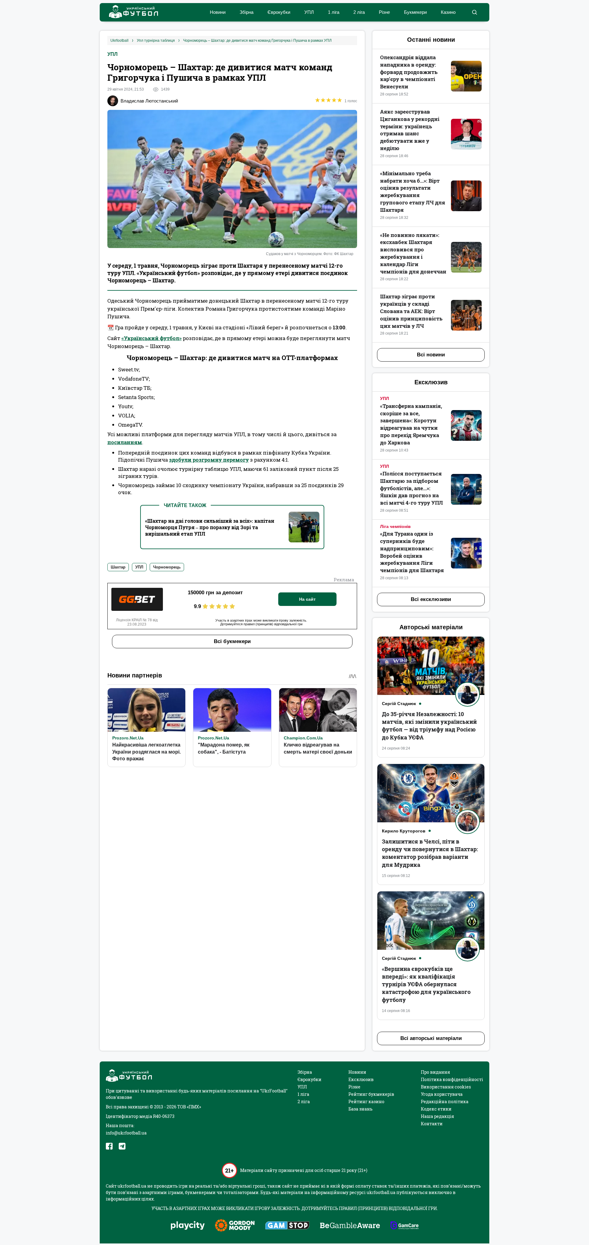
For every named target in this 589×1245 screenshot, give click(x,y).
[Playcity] (188, 1226)
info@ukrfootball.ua (126, 1133)
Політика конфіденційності (452, 1079)
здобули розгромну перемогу (209, 459)
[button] (474, 12)
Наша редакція (437, 1116)
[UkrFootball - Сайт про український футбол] (130, 12)
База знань (360, 1109)
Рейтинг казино (366, 1101)
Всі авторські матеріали (431, 1038)
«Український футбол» (151, 338)
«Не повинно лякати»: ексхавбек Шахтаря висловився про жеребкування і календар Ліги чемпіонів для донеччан (413, 253)
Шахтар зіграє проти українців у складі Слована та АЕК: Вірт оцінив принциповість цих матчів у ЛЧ (411, 311)
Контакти (432, 1124)
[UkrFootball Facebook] (109, 1146)
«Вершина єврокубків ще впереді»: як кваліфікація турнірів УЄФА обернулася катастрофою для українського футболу (426, 984)
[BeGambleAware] (350, 1226)
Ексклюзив (361, 1079)
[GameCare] (404, 1226)
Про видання (435, 1072)
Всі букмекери (232, 641)
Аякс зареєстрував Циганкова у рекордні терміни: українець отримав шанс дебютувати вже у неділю (409, 130)
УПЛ (309, 12)
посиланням (124, 442)
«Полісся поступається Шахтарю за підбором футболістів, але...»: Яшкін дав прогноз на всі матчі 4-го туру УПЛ (411, 488)
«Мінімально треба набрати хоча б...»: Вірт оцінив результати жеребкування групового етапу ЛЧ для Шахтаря (412, 191)
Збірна (246, 12)
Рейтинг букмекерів (371, 1094)
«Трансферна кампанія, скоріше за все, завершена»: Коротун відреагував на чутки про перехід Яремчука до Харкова (411, 424)
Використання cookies (446, 1087)
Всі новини (431, 355)
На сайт (307, 599)
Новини (217, 12)
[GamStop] (287, 1226)
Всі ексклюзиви (431, 599)
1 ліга (333, 12)
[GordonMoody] (235, 1226)
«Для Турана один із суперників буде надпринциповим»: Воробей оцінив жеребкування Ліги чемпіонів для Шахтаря (412, 552)
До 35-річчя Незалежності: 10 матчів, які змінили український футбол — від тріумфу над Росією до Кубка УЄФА (429, 725)
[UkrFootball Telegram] (122, 1146)
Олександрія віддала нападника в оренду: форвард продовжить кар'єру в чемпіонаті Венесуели (408, 72)
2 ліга (359, 12)
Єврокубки (279, 12)
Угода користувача (442, 1094)
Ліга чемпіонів (395, 526)
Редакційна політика (444, 1101)
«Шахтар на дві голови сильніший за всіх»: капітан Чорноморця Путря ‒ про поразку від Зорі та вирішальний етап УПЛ (209, 527)
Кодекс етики (436, 1109)
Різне (384, 12)
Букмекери (415, 12)
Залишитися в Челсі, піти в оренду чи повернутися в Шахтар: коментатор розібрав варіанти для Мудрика (430, 853)
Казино (448, 12)
